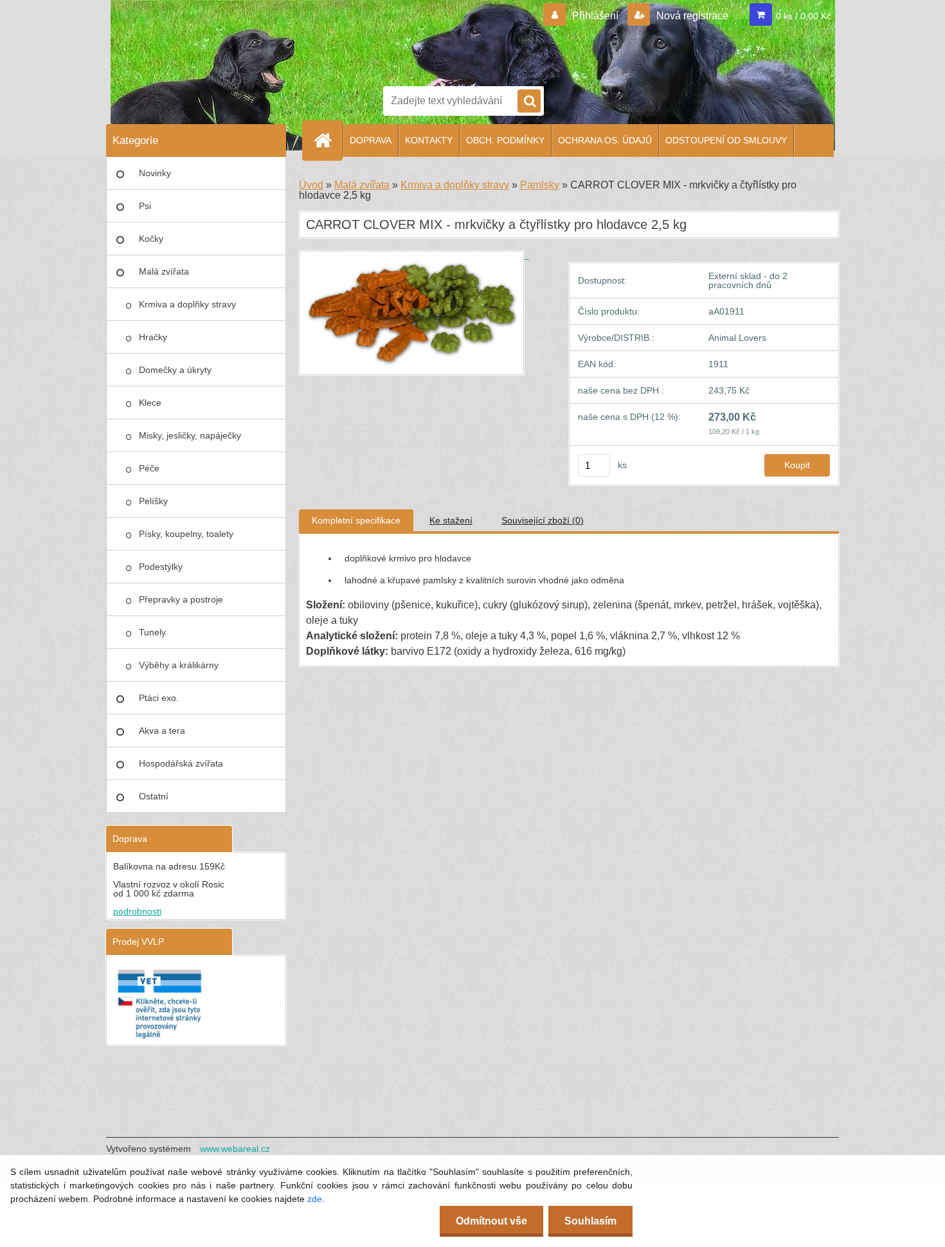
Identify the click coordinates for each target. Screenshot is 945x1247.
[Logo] (427, 40)
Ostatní (153, 796)
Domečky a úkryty (175, 370)
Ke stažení (451, 520)
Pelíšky (153, 501)
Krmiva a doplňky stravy (187, 304)
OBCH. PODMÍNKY (505, 140)
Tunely (152, 632)
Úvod (311, 184)
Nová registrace (691, 15)
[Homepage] (328, 140)
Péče (149, 468)
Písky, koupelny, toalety (186, 534)
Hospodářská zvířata (181, 763)
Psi (145, 206)
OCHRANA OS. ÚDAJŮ (605, 140)
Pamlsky (539, 184)
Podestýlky (161, 566)
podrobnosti (137, 911)
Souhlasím (590, 1220)
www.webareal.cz (235, 1148)
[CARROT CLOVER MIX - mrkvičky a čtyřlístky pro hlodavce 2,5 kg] (414, 255)
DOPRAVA (371, 140)
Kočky (151, 238)
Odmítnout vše (491, 1220)
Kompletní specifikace (356, 520)
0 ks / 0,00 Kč (803, 16)
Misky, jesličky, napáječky (190, 435)
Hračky (153, 337)
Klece (150, 402)
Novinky (155, 173)
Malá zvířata (164, 271)
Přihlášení (595, 15)
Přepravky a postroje (181, 599)
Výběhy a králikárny (179, 665)
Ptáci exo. (159, 698)
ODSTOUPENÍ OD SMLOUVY (726, 140)
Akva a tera (162, 730)
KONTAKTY (429, 140)
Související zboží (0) (542, 520)
